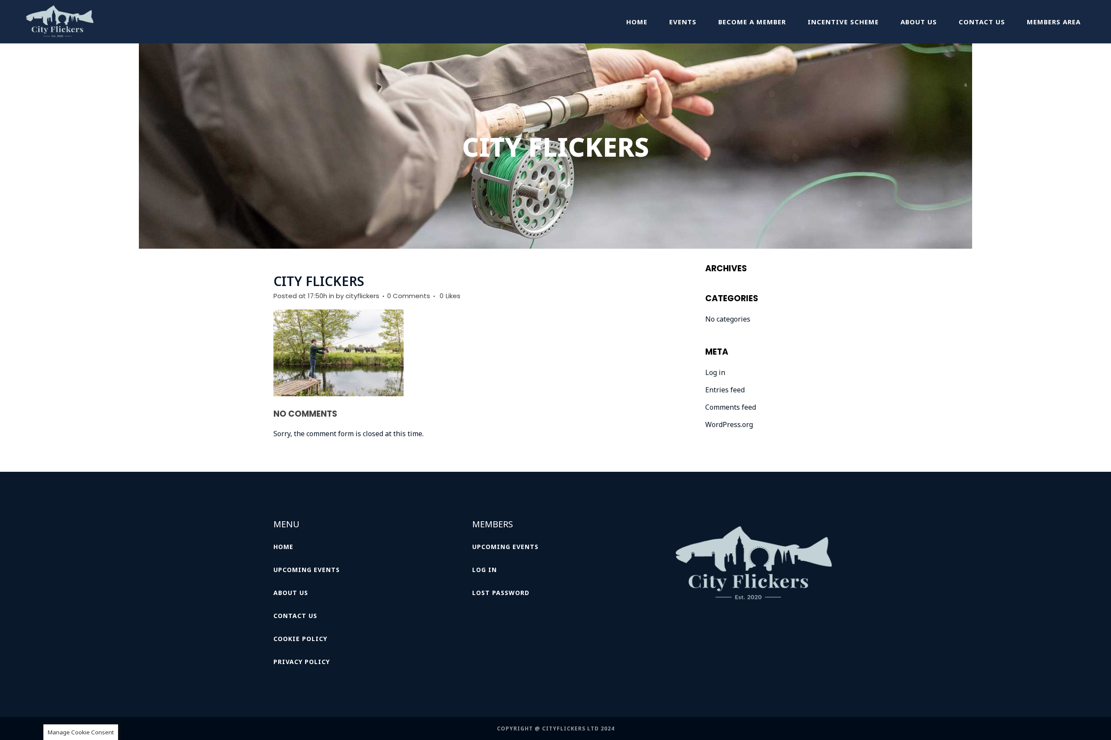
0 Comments (408, 295)
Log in (715, 372)
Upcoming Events (306, 570)
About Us (290, 593)
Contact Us (295, 616)
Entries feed (725, 390)
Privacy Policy (301, 662)
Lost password (500, 593)
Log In (484, 570)
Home (283, 547)
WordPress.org (729, 424)
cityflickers (362, 295)
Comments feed (730, 407)
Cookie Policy (300, 639)
